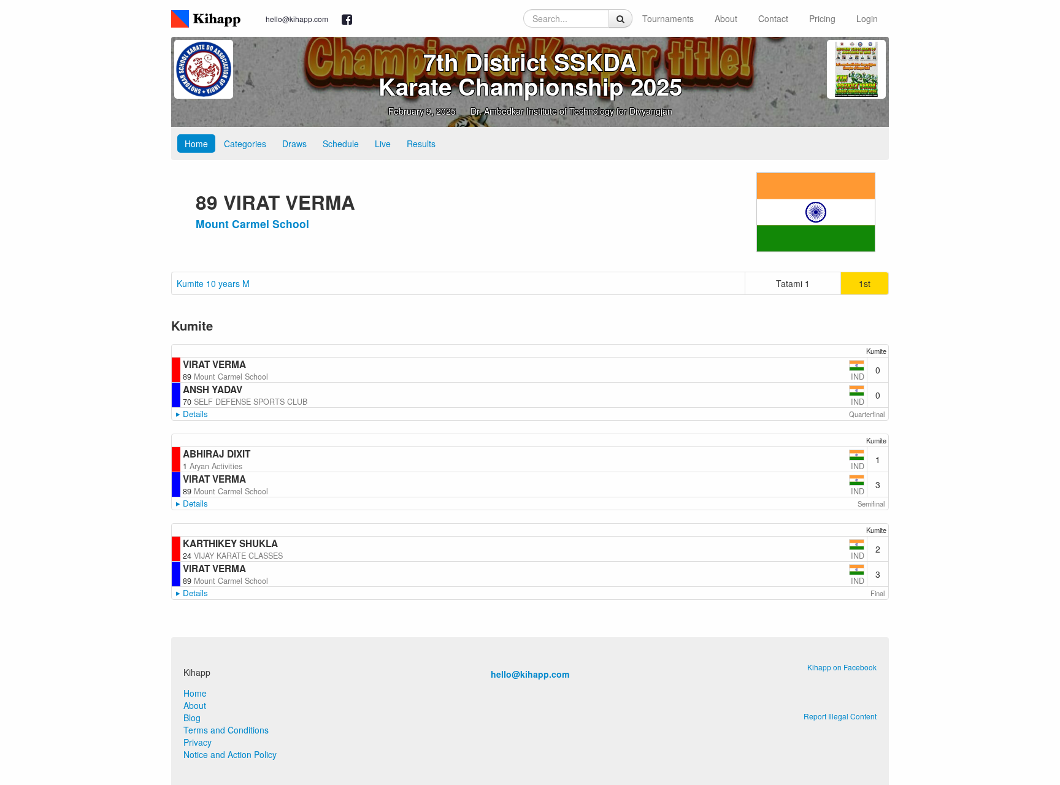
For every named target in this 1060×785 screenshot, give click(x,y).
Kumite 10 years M (213, 283)
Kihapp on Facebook (842, 667)
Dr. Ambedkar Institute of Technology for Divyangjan (571, 111)
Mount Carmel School (252, 223)
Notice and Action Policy (230, 754)
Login (867, 18)
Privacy (197, 742)
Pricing (822, 18)
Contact (773, 18)
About (726, 18)
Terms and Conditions (226, 730)
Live (383, 143)
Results (421, 143)
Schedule (341, 143)
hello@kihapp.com (297, 18)
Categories (245, 143)
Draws (294, 143)
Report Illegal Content (840, 716)
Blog (192, 717)
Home (196, 143)
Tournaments (668, 18)
